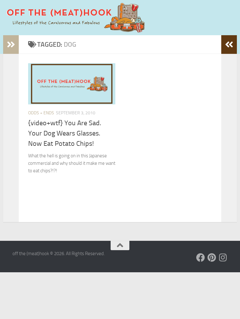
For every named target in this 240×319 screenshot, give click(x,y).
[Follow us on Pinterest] (212, 257)
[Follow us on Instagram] (223, 257)
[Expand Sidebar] (11, 44)
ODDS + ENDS (41, 113)
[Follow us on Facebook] (200, 257)
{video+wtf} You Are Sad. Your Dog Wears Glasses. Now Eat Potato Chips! (64, 133)
